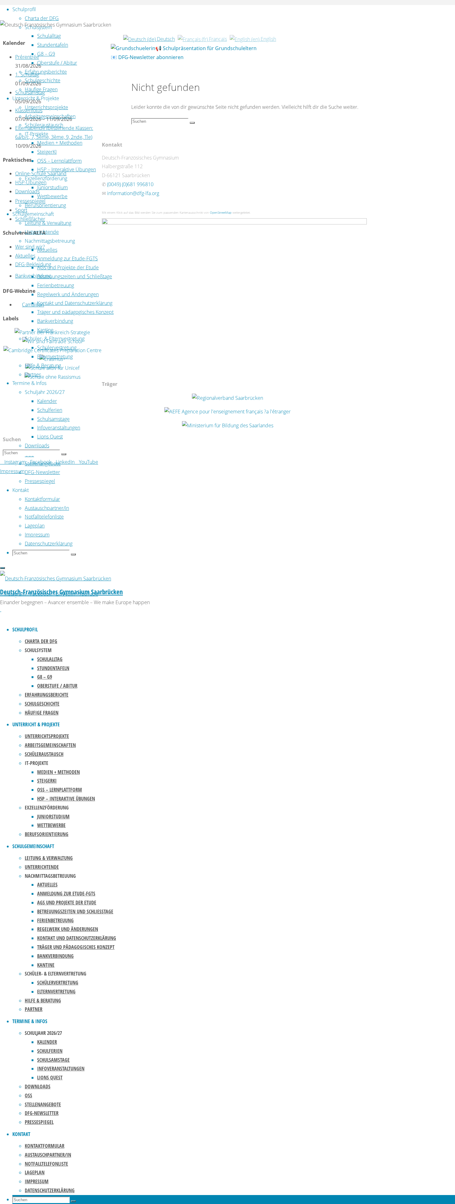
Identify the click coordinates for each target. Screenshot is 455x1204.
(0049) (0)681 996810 (130, 184)
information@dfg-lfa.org (133, 193)
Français (217, 39)
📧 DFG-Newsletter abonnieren (147, 57)
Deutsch (165, 39)
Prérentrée (27, 56)
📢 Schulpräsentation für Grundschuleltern (206, 48)
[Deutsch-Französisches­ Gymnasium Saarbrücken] (55, 578)
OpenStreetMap (221, 212)
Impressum (12, 471)
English (267, 39)
